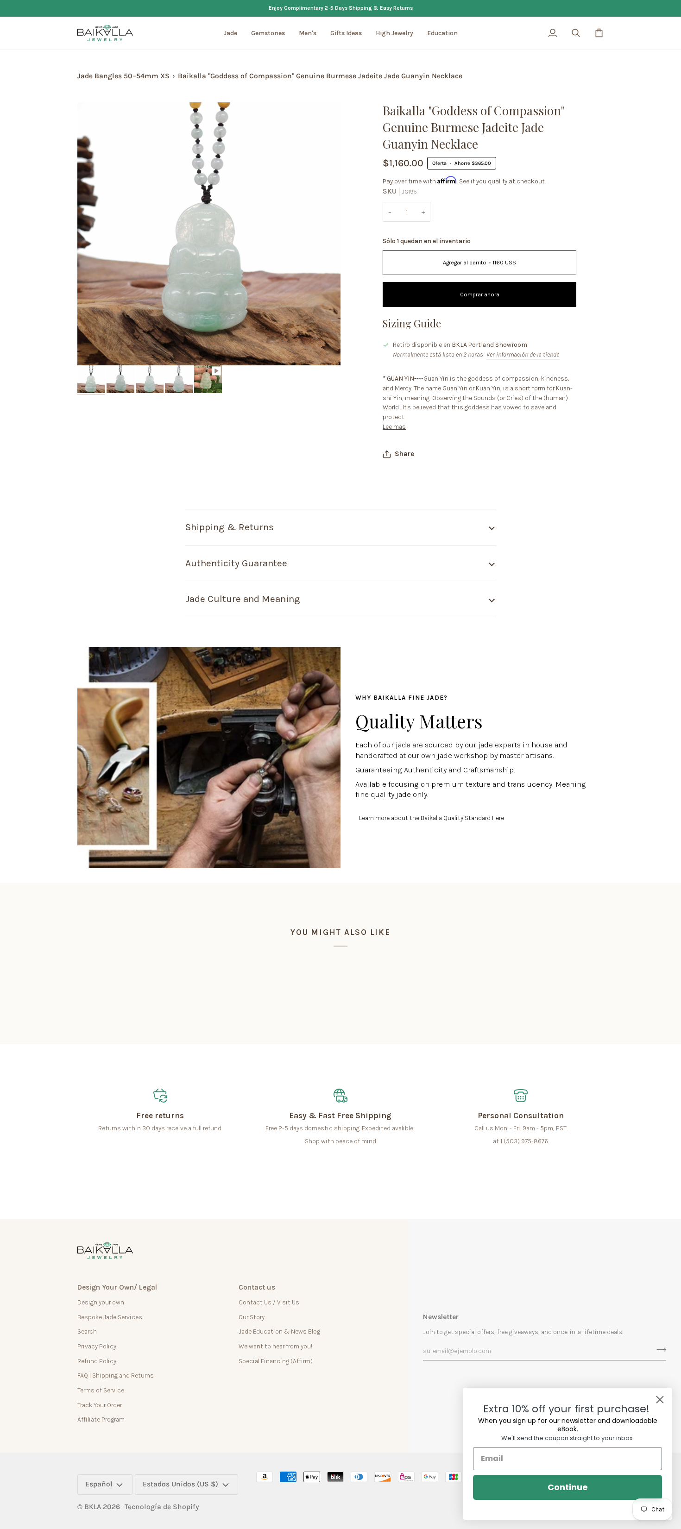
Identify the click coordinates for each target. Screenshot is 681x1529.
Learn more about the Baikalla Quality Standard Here (431, 817)
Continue (568, 1487)
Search (87, 1331)
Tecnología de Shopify (162, 1507)
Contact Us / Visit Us (269, 1302)
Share (404, 454)
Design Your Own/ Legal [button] (117, 1287)
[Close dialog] (660, 1399)
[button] (230, 33)
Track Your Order (99, 1405)
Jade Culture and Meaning (242, 598)
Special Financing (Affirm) (276, 1361)
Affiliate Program (101, 1419)
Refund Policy (96, 1361)
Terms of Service (100, 1390)
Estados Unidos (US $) (180, 1484)
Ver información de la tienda (523, 354)
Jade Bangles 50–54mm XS (123, 76)
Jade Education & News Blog (279, 1331)
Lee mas (394, 426)
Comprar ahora (479, 294)
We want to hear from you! (275, 1346)
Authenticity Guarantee (236, 563)
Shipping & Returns (229, 527)
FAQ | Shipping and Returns (115, 1375)
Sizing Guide (412, 323)
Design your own (100, 1302)
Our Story (252, 1317)
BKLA (92, 1507)
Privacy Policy (96, 1346)
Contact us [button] (257, 1287)
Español (99, 1484)
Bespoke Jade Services (109, 1317)
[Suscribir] (658, 1349)
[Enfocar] (95, 348)
